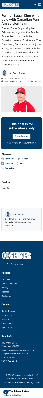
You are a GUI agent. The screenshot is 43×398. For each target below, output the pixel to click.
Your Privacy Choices (19, 391)
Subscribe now (21, 136)
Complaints (6, 315)
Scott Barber (18, 214)
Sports (6, 188)
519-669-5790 (8, 357)
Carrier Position (8, 311)
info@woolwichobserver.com (14, 353)
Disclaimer (6, 296)
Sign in (33, 143)
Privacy (4, 287)
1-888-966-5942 (9, 361)
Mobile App (6, 328)
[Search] (35, 4)
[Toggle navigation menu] (39, 4)
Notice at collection (12, 395)
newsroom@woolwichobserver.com (17, 350)
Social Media (7, 323)
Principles (5, 279)
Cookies (5, 292)
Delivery (5, 319)
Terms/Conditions (9, 283)
